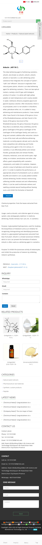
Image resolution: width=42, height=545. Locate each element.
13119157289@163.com (13, 18)
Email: (4, 286)
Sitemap (30, 529)
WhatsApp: (6, 278)
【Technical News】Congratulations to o (16, 403)
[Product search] (38, 21)
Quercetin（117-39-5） (19, 264)
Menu (26, 543)
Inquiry (15, 543)
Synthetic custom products (12, 387)
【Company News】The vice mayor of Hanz (17, 411)
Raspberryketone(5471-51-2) (17, 267)
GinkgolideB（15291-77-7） (31, 337)
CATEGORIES (6, 27)
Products (15, 34)
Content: (5, 294)
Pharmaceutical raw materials (13, 384)
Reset (13, 306)
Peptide (6, 391)
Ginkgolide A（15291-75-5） (11, 337)
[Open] (40, 31)
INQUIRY (8, 196)
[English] (35, 1)
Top (36, 543)
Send (5, 306)
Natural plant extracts (26, 34)
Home (8, 34)
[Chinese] (26, 1)
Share (5, 543)
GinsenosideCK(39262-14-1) (30, 363)
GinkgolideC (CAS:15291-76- (11, 363)
